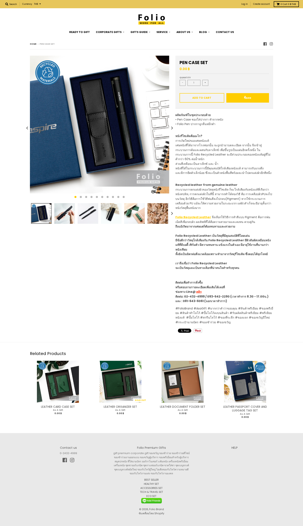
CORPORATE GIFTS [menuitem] (109, 32)
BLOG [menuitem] (203, 32)
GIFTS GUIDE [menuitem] (139, 32)
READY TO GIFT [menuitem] (79, 32)
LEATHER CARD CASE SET (58, 407)
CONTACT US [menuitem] (225, 32)
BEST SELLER (151, 479)
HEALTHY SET (151, 484)
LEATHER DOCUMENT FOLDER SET (182, 407)
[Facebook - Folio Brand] (265, 44)
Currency (27, 4)
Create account (261, 4)
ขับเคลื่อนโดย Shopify (151, 513)
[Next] (171, 128)
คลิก (199, 292)
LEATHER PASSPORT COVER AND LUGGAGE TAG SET (245, 408)
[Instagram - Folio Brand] (271, 44)
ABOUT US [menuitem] (183, 32)
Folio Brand (156, 509)
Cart (288, 4)
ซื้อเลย (247, 98)
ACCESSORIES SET (151, 488)
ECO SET (151, 496)
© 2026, (144, 509)
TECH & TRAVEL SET (151, 492)
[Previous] (27, 128)
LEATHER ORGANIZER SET (120, 407)
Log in (244, 4)
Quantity (185, 77)
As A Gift (58, 410)
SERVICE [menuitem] (162, 32)
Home (33, 44)
